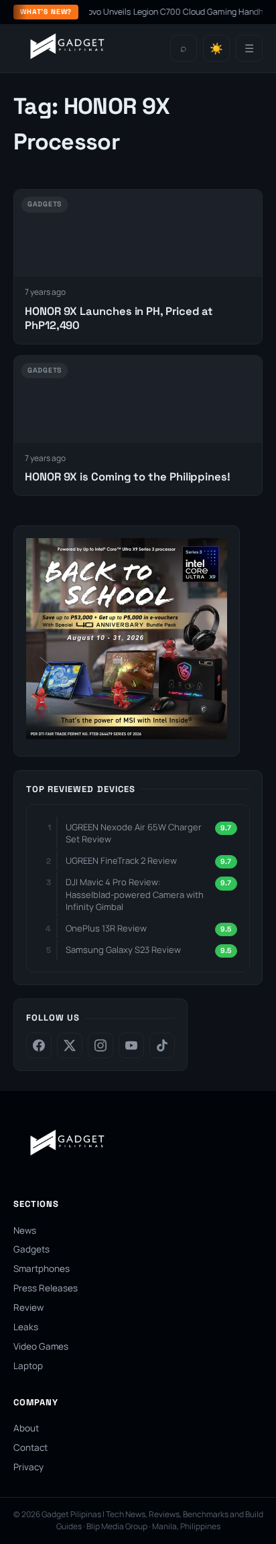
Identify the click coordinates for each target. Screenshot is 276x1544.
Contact (30, 1447)
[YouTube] (131, 1045)
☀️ (216, 48)
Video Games (40, 1346)
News (24, 1230)
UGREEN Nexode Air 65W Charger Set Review (134, 833)
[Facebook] (39, 1045)
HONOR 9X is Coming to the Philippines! (127, 477)
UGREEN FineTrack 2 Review (121, 860)
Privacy (28, 1467)
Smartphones (41, 1269)
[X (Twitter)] (69, 1045)
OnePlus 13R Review (106, 928)
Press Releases (45, 1288)
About (26, 1428)
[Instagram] (100, 1045)
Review (28, 1307)
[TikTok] (162, 1045)
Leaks (25, 1327)
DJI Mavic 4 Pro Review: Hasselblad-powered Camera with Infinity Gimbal (135, 894)
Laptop (28, 1366)
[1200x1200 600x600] (126, 735)
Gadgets (31, 1249)
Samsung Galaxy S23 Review (123, 950)
